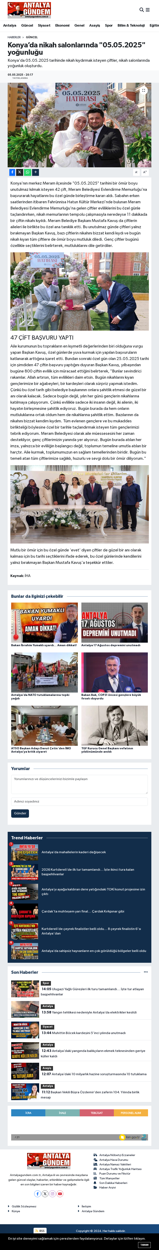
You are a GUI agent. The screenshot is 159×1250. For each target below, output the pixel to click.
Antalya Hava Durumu (113, 1159)
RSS (42, 1231)
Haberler (14, 37)
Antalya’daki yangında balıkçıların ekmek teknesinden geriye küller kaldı (93, 1053)
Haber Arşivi (107, 1187)
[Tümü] (146, 972)
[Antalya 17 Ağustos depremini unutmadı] (114, 622)
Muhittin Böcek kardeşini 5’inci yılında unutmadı (84, 1033)
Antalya (9, 25)
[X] (45, 1193)
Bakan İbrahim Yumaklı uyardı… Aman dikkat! (44, 645)
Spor (109, 25)
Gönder (20, 813)
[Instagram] (52, 1193)
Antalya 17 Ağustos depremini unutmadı (110, 645)
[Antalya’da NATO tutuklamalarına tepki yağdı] (44, 672)
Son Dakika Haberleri (113, 1183)
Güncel (27, 25)
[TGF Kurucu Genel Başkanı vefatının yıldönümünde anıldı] (114, 725)
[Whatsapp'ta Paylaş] (27, 172)
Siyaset (44, 25)
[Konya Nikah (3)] (79, 504)
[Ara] (142, 10)
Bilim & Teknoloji (131, 25)
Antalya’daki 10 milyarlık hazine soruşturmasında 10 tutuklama (94, 1074)
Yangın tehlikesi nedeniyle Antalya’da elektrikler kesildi (89, 1012)
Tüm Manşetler (109, 1178)
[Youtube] (60, 1193)
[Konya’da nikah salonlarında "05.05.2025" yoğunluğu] (80, 125)
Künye (16, 1211)
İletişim (86, 1206)
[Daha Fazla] (35, 172)
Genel (79, 25)
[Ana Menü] (148, 10)
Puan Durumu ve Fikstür (114, 1173)
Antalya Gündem (93, 1211)
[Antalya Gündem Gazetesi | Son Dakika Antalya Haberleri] (29, 10)
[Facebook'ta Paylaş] (12, 172)
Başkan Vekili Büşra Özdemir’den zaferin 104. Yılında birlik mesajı (90, 1095)
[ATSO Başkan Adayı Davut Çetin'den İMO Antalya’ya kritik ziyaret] (44, 725)
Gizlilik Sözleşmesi (24, 1206)
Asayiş (94, 25)
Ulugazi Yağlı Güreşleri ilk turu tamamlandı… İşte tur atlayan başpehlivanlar (92, 991)
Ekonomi (62, 25)
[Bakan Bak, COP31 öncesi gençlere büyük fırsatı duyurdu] (114, 672)
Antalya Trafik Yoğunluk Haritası (120, 1169)
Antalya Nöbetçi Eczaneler (117, 1155)
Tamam (144, 1245)
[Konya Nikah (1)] (79, 291)
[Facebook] (37, 1193)
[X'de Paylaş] (19, 172)
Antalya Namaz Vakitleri (115, 1164)
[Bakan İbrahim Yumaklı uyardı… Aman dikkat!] (44, 622)
